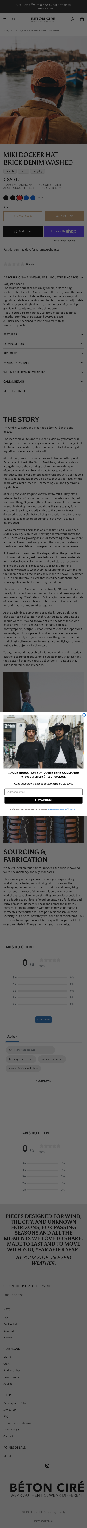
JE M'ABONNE (43, 800)
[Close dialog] (84, 715)
